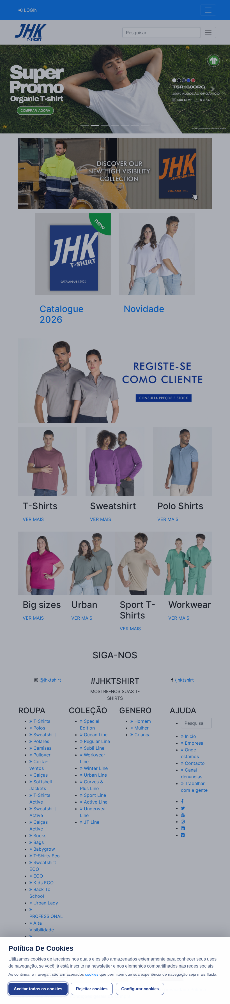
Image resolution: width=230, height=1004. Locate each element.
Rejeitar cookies (91, 988)
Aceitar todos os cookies (38, 988)
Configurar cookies (140, 988)
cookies (91, 974)
